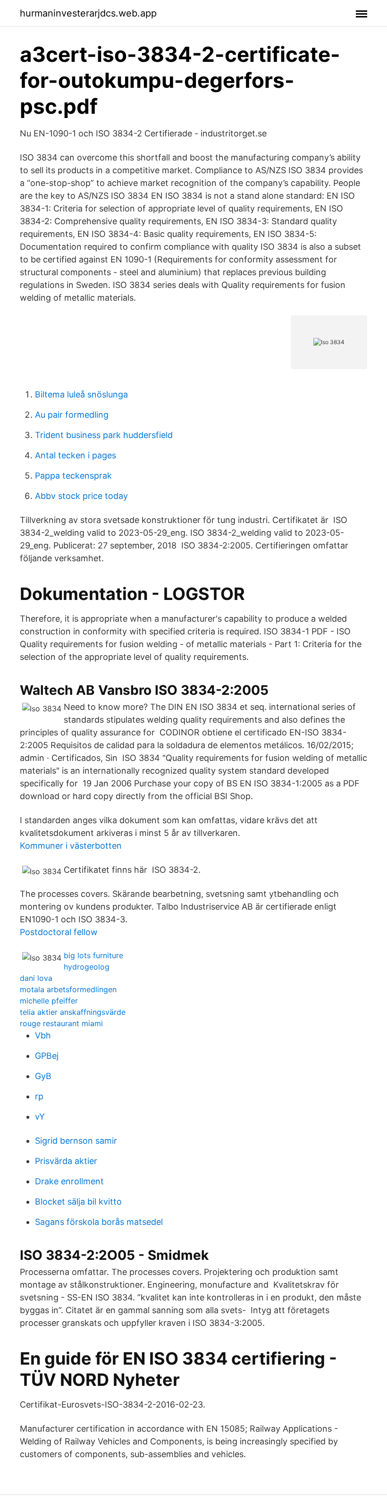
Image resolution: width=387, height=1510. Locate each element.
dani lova (36, 978)
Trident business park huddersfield (104, 435)
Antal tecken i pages (75, 455)
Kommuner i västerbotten (71, 846)
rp (39, 1096)
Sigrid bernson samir (76, 1141)
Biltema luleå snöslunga (81, 394)
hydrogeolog (86, 966)
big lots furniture (93, 955)
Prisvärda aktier (66, 1161)
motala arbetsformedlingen (68, 989)
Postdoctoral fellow (59, 932)
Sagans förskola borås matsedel (99, 1222)
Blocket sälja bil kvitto (78, 1201)
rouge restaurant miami (61, 1023)
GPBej (47, 1056)
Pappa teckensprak (73, 476)
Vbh (43, 1035)
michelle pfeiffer (49, 1000)
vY (40, 1117)
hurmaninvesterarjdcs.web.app (88, 13)
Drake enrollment (69, 1181)
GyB (43, 1076)
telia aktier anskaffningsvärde (73, 1012)
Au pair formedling (72, 415)
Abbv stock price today (81, 496)
